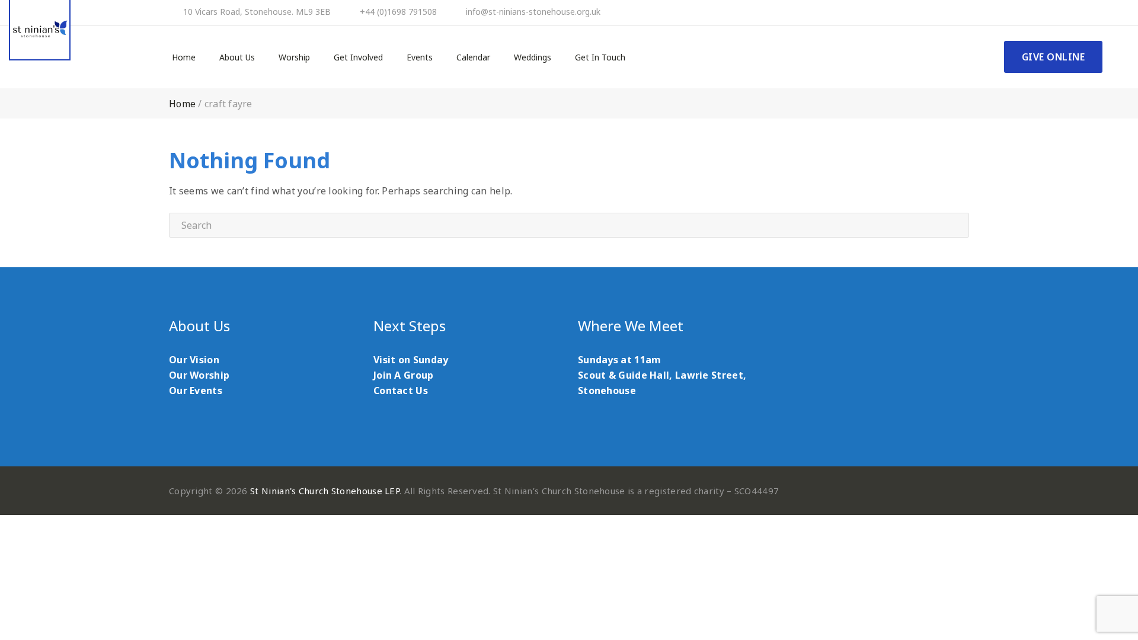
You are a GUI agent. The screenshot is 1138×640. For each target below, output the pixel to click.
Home (184, 57)
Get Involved (358, 57)
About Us (237, 57)
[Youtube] (1082, 12)
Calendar (473, 57)
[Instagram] (1098, 12)
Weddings (532, 57)
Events (420, 57)
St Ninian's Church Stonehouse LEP (324, 491)
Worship (294, 57)
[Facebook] (1050, 12)
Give (1053, 56)
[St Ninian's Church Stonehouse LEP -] (40, 30)
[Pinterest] (1066, 12)
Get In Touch (600, 57)
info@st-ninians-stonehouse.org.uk (533, 12)
